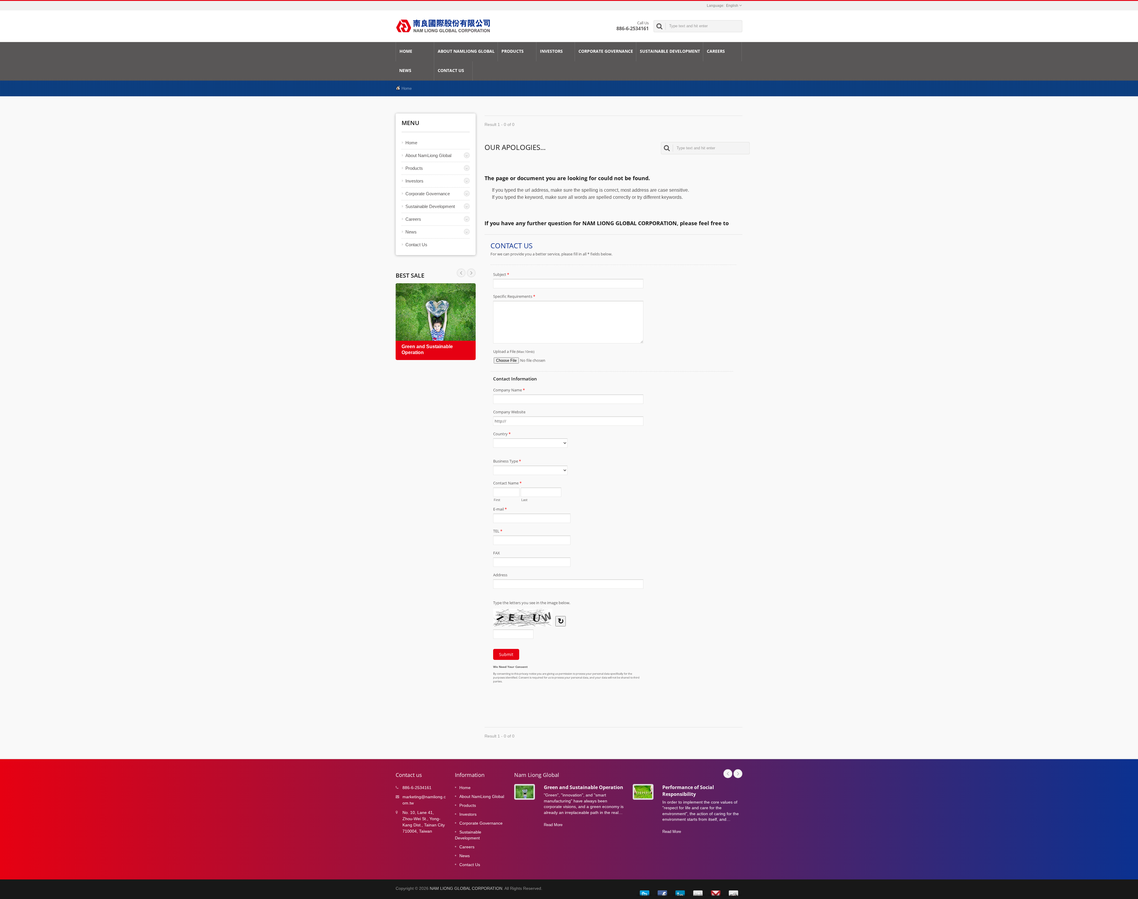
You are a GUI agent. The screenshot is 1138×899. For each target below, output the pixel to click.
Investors (551, 51)
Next (461, 272)
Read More (553, 825)
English (732, 6)
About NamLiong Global (466, 51)
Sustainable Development (670, 51)
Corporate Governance (605, 51)
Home (405, 51)
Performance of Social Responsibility (688, 790)
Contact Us (451, 70)
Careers (716, 51)
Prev (471, 272)
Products (512, 51)
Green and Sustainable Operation (583, 787)
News (405, 70)
